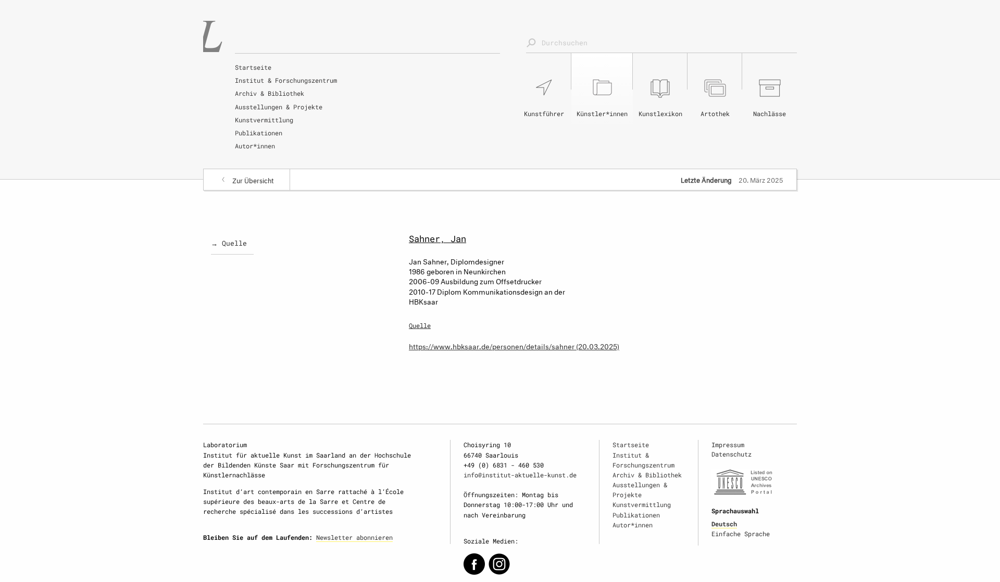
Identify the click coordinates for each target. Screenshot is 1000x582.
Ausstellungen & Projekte (278, 107)
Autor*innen (255, 146)
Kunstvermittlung (264, 120)
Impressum (727, 444)
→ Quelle (229, 243)
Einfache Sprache (740, 533)
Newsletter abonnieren (354, 537)
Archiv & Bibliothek (269, 93)
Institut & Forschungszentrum (286, 80)
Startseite (253, 67)
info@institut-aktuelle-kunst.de (520, 475)
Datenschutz (731, 454)
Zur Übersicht (253, 179)
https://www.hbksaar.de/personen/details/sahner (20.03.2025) (514, 345)
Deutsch (724, 524)
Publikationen (258, 133)
